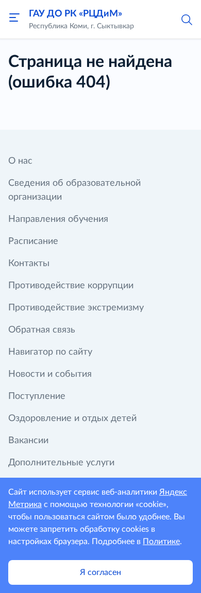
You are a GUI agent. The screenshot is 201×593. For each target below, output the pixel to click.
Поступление (36, 396)
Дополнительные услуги (61, 462)
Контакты (28, 263)
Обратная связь (41, 330)
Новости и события (50, 374)
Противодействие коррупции (70, 285)
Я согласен (100, 572)
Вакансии (28, 440)
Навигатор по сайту (50, 352)
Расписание (33, 241)
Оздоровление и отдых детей (72, 418)
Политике (161, 541)
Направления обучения (58, 219)
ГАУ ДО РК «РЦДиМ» (75, 14)
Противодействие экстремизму (76, 307)
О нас (20, 161)
